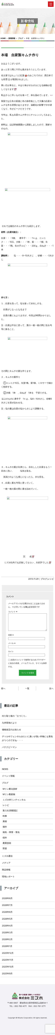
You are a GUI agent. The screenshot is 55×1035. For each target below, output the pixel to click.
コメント (12, 611)
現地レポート (8, 876)
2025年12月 (8, 953)
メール (11, 643)
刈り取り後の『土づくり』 (14, 716)
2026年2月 (7, 939)
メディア (6, 862)
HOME (3, 38)
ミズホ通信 (7, 856)
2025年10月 (8, 966)
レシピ (51, 578)
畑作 (5, 826)
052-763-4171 (21, 1006)
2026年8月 (7, 898)
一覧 (27, 688)
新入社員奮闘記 (10, 810)
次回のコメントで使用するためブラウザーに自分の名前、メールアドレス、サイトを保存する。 (27, 663)
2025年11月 (7, 959)
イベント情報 (8, 776)
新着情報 (11, 38)
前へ (3, 688)
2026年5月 (7, 918)
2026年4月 (7, 925)
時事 (5, 816)
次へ (51, 688)
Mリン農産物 (9, 794)
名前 (11, 635)
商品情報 (6, 869)
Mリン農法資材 (10, 789)
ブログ (20, 38)
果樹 (5, 821)
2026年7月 (7, 905)
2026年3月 (7, 932)
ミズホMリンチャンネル (14, 799)
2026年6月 (7, 912)
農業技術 (7, 843)
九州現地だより (9, 722)
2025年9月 (7, 973)
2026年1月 (7, 946)
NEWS (5, 769)
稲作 (5, 837)
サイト (11, 651)
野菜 (5, 848)
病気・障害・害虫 (11, 832)
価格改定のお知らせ (11, 729)
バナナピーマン (9, 747)
